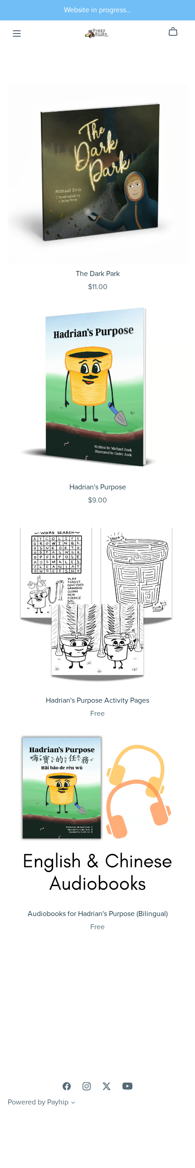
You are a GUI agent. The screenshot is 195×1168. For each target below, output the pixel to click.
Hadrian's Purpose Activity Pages (97, 700)
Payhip (57, 1102)
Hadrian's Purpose (97, 487)
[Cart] (176, 31)
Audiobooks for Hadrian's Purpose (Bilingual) (98, 913)
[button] (73, 1103)
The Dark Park (98, 273)
